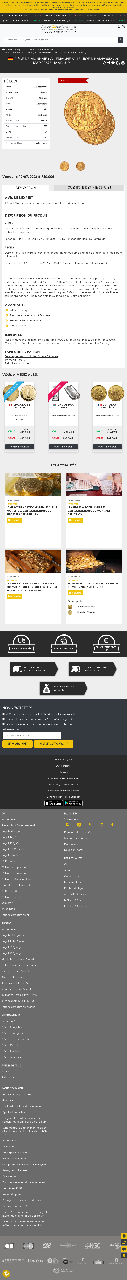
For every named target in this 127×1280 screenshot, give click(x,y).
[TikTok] (112, 825)
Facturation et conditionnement (22, 1106)
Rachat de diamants (15, 1158)
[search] (120, 40)
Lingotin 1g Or (10, 855)
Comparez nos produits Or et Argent (24, 1164)
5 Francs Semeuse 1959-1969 (19, 1000)
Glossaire (7, 1100)
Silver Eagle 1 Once (13, 977)
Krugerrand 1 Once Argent (18, 983)
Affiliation (8, 1146)
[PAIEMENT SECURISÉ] (63, 643)
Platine (6, 1071)
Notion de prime (12, 1194)
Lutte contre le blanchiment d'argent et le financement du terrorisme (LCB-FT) (25, 1131)
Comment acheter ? (14, 1206)
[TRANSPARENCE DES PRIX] (106, 643)
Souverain (8, 903)
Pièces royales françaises (16, 1039)
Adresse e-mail (11, 729)
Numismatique (15, 49)
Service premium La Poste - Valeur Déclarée (31, 356)
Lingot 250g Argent (13, 953)
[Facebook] (67, 825)
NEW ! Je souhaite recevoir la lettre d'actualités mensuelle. (40, 714)
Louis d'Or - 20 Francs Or (16, 885)
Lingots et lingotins (13, 831)
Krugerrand (8, 908)
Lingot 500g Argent (13, 947)
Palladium (8, 1077)
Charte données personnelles (63, 778)
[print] (123, 63)
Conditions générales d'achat (63, 790)
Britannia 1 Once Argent (16, 989)
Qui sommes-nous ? (75, 838)
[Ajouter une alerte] (104, 63)
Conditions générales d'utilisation (63, 797)
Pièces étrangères (46, 49)
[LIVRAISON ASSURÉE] (21, 643)
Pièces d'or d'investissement (18, 825)
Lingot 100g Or (10, 843)
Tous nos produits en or (15, 914)
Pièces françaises (12, 1027)
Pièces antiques (11, 1057)
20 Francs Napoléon (14, 867)
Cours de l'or (71, 876)
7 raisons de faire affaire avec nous (23, 1182)
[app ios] (53, 803)
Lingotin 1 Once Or (13, 849)
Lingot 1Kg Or (10, 837)
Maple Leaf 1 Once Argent (18, 959)
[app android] (73, 804)
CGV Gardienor (64, 766)
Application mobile (14, 1112)
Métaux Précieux (74, 900)
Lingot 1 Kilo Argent (13, 941)
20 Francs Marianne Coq (16, 879)
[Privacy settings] (6, 1274)
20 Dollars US (9, 891)
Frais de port (10, 1176)
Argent (68, 870)
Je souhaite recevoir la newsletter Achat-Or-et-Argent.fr (39, 719)
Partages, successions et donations (23, 1200)
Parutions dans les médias (79, 832)
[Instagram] (78, 825)
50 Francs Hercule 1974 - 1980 (20, 994)
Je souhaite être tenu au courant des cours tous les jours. (39, 724)
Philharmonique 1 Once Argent (20, 965)
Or (65, 864)
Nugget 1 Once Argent (15, 971)
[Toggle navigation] (7, 27)
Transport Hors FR (15, 360)
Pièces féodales (11, 1045)
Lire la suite (14, 520)
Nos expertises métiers (15, 1152)
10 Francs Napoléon (14, 873)
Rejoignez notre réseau (16, 1170)
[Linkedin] (101, 825)
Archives (29, 49)
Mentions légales (63, 759)
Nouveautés (9, 819)
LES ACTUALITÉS (63, 465)
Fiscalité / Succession (77, 906)
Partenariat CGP (12, 1140)
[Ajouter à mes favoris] (113, 63)
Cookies (63, 772)
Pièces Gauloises (11, 1051)
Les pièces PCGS (12, 1188)
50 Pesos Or (8, 861)
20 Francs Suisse (11, 897)
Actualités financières (77, 894)
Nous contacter (73, 849)
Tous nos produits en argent (18, 1006)
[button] (119, 26)
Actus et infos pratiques (16, 1094)
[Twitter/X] (89, 825)
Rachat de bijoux (74, 888)
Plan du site (71, 844)
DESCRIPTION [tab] (26, 188)
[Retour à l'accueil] (58, 27)
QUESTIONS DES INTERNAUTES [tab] (89, 188)
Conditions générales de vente (64, 784)
